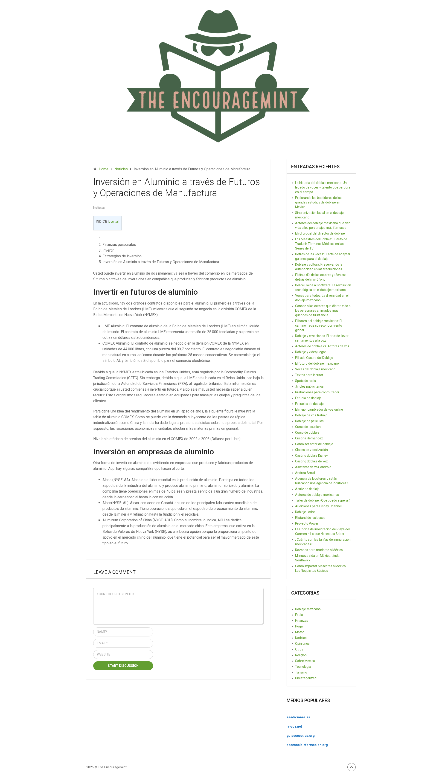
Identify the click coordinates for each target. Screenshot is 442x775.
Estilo (299, 615)
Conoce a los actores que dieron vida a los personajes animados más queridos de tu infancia (323, 310)
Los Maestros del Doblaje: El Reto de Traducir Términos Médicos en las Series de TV (321, 243)
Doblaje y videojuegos (310, 352)
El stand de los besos (310, 518)
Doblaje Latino (305, 512)
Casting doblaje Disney (311, 455)
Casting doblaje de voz (311, 461)
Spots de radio (305, 381)
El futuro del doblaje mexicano (317, 363)
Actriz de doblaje (307, 489)
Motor (299, 632)
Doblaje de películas (309, 421)
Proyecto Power (306, 523)
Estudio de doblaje (308, 398)
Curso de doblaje (307, 432)
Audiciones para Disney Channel (318, 506)
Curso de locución (308, 427)
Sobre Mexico (305, 661)
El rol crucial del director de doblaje (320, 233)
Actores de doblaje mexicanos (317, 494)
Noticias (99, 207)
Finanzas (301, 620)
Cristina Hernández (309, 438)
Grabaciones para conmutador (317, 392)
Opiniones (302, 643)
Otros (299, 649)
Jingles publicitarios (309, 386)
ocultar (113, 221)
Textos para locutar (309, 375)
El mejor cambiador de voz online (319, 409)
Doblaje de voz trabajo (311, 415)
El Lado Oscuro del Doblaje (314, 358)
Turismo (301, 672)
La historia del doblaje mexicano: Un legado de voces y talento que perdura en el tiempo (322, 187)
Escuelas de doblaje (309, 404)
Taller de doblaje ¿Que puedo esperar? (323, 500)
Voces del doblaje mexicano (315, 369)
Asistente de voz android (313, 467)
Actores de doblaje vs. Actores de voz (322, 346)
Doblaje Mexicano (308, 609)
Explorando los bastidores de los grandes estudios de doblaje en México (318, 202)
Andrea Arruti (305, 473)
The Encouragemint (112, 767)
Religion (301, 655)
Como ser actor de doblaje (314, 444)
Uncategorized (306, 678)
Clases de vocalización (311, 450)
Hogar (299, 626)
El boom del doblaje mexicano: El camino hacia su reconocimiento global (318, 325)
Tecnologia (303, 666)
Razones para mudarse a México (319, 550)
